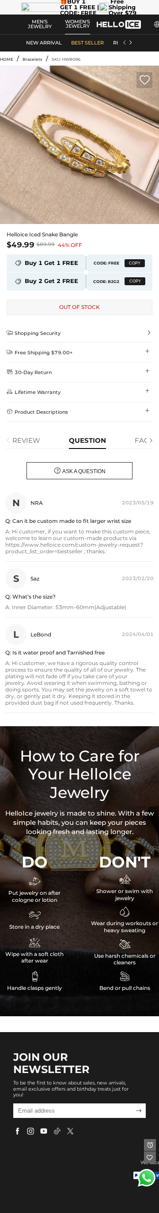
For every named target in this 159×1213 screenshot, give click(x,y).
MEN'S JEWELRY (40, 24)
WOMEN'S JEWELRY (77, 24)
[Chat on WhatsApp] (146, 1178)
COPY (134, 263)
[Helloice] (119, 24)
